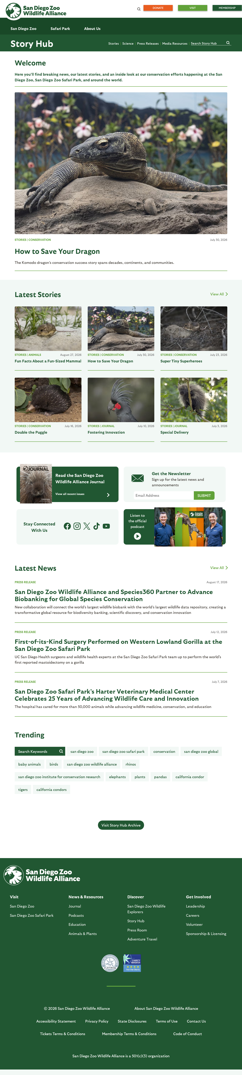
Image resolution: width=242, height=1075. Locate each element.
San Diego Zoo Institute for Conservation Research (59, 776)
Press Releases (148, 43)
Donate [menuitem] (158, 7)
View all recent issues (69, 493)
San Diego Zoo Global (201, 751)
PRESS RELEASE (25, 582)
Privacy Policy (96, 1021)
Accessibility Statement (56, 1021)
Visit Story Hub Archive (121, 825)
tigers (23, 789)
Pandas (160, 776)
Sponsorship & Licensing (206, 933)
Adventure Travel (142, 939)
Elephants (117, 776)
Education (77, 924)
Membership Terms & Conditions (129, 1033)
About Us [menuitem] (92, 28)
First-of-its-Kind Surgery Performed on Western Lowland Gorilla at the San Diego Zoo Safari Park (118, 644)
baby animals (29, 764)
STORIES (20, 239)
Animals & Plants (83, 933)
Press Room (137, 930)
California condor (190, 776)
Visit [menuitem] (193, 7)
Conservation (40, 239)
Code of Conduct (187, 1033)
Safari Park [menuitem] (60, 28)
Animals (35, 354)
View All (217, 294)
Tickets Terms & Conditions (62, 1033)
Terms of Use (167, 1021)
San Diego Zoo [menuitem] (23, 28)
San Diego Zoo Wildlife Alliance (92, 764)
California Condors (51, 789)
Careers (192, 915)
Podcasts (76, 915)
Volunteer (194, 924)
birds (54, 764)
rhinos (131, 764)
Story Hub (32, 43)
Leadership (195, 906)
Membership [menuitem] (227, 7)
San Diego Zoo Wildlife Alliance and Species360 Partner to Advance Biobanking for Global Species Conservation (114, 595)
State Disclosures (132, 1021)
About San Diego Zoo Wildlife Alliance (166, 1008)
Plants (140, 776)
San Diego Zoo (22, 906)
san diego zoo (82, 751)
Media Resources (174, 43)
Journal (108, 426)
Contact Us (196, 1021)
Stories (113, 43)
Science (128, 43)
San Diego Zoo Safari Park (123, 751)
